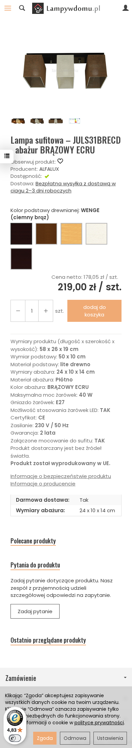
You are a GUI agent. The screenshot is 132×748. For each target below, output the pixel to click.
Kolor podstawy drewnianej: (55, 214)
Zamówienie (20, 678)
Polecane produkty (33, 541)
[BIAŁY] (96, 234)
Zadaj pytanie (35, 611)
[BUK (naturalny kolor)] (71, 234)
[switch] (15, 738)
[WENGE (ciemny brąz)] (21, 234)
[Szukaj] (22, 8)
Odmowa (75, 738)
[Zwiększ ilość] (17, 311)
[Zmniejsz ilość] (45, 311)
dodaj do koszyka (94, 311)
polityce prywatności (99, 722)
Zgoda (45, 738)
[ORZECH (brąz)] (46, 234)
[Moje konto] (125, 8)
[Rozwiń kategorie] (8, 8)
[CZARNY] (21, 259)
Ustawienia (110, 738)
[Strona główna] (66, 8)
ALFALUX (49, 168)
